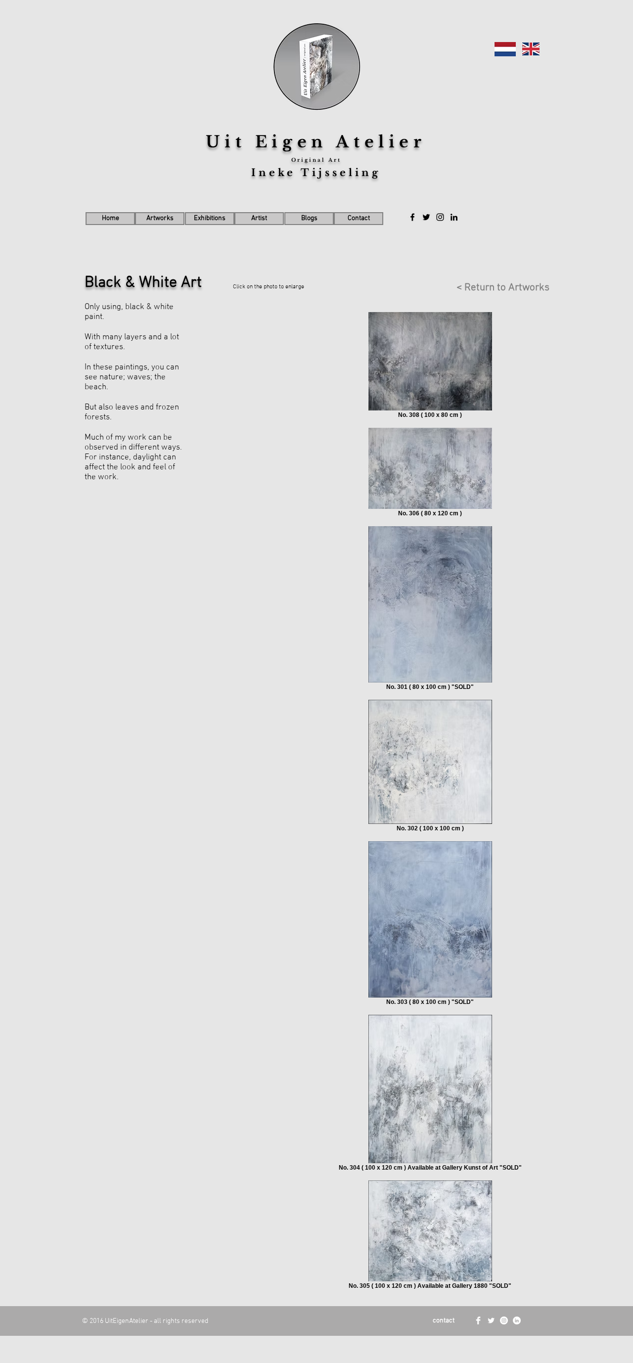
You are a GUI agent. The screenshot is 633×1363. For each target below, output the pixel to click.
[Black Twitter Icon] (426, 217)
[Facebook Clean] (478, 1320)
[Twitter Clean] (491, 1320)
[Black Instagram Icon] (440, 217)
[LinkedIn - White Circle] (517, 1320)
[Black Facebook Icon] (412, 217)
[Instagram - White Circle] (504, 1320)
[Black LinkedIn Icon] (454, 217)
